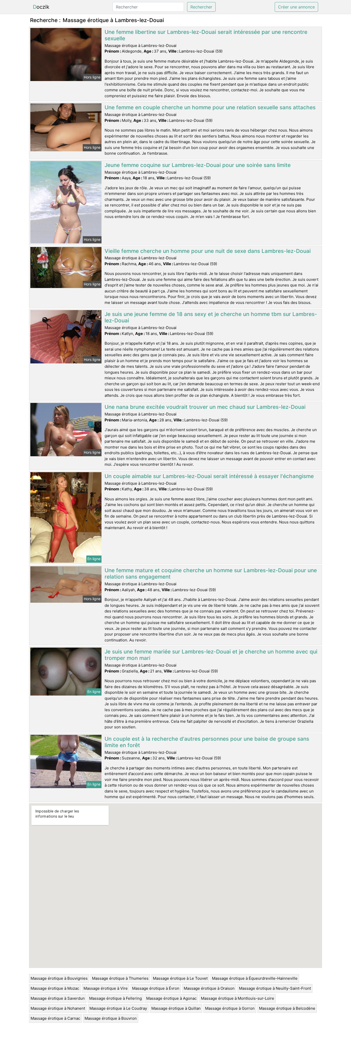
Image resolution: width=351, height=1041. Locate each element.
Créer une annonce (296, 6)
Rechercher (201, 6)
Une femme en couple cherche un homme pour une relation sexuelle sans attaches (210, 107)
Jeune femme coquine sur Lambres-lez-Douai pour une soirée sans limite (198, 165)
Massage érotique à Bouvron (111, 1018)
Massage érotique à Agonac (171, 998)
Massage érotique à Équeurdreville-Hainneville (255, 978)
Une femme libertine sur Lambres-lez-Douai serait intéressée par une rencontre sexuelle (206, 35)
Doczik (41, 7)
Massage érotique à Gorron (230, 1008)
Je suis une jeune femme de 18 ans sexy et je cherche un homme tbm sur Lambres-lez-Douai (211, 317)
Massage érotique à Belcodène (287, 1008)
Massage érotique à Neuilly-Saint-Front (275, 988)
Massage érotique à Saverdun (58, 998)
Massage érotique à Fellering (115, 998)
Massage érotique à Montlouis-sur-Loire (237, 998)
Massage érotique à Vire (106, 988)
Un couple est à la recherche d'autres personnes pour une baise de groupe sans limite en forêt (207, 742)
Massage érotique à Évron (155, 988)
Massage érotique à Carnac (55, 1018)
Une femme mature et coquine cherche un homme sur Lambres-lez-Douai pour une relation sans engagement (211, 573)
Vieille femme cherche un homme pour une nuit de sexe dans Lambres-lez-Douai (208, 251)
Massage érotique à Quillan (176, 1008)
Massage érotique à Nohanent (58, 1008)
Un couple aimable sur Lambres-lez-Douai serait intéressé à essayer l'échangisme (209, 476)
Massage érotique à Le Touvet (180, 978)
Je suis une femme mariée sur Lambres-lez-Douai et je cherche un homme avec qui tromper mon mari (211, 654)
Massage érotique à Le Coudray (118, 1008)
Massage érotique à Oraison (209, 988)
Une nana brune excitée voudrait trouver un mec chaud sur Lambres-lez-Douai (205, 407)
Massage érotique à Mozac (55, 988)
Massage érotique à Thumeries (120, 978)
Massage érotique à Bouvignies (59, 978)
